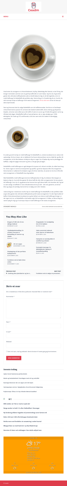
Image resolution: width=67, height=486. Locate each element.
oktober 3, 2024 (41, 234)
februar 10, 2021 (13, 226)
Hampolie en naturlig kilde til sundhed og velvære (45, 240)
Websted (8, 341)
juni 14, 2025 (40, 253)
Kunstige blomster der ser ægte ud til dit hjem (18, 383)
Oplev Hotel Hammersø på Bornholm (15, 374)
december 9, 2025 (13, 255)
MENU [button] (5, 16)
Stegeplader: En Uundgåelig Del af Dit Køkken (45, 223)
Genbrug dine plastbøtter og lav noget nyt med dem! (25, 273)
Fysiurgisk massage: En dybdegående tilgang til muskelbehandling (43, 249)
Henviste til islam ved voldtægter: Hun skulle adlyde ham (22, 430)
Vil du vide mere (44, 100)
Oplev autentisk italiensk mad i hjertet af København (45, 231)
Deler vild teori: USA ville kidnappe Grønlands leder (20, 417)
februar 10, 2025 (41, 243)
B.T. (10, 399)
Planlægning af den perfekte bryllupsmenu (16, 252)
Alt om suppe (18, 244)
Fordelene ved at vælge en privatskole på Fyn (50, 273)
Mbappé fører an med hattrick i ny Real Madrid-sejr (20, 426)
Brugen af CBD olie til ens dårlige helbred (15, 223)
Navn (8, 322)
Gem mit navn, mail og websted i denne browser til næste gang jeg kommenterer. (32, 351)
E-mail (8, 332)
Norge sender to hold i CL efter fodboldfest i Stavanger (21, 408)
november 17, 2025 (13, 264)
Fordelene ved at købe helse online (16, 261)
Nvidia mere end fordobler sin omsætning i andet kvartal (22, 421)
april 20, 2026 (41, 226)
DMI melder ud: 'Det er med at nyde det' (16, 404)
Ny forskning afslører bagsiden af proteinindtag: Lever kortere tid (25, 412)
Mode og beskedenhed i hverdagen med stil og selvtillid (21, 378)
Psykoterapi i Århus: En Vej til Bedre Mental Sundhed (19, 391)
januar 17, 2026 (12, 238)
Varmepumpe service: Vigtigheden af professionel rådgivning (23, 387)
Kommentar (10, 296)
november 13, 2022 (20, 246)
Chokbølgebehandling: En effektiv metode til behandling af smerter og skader (15, 233)
